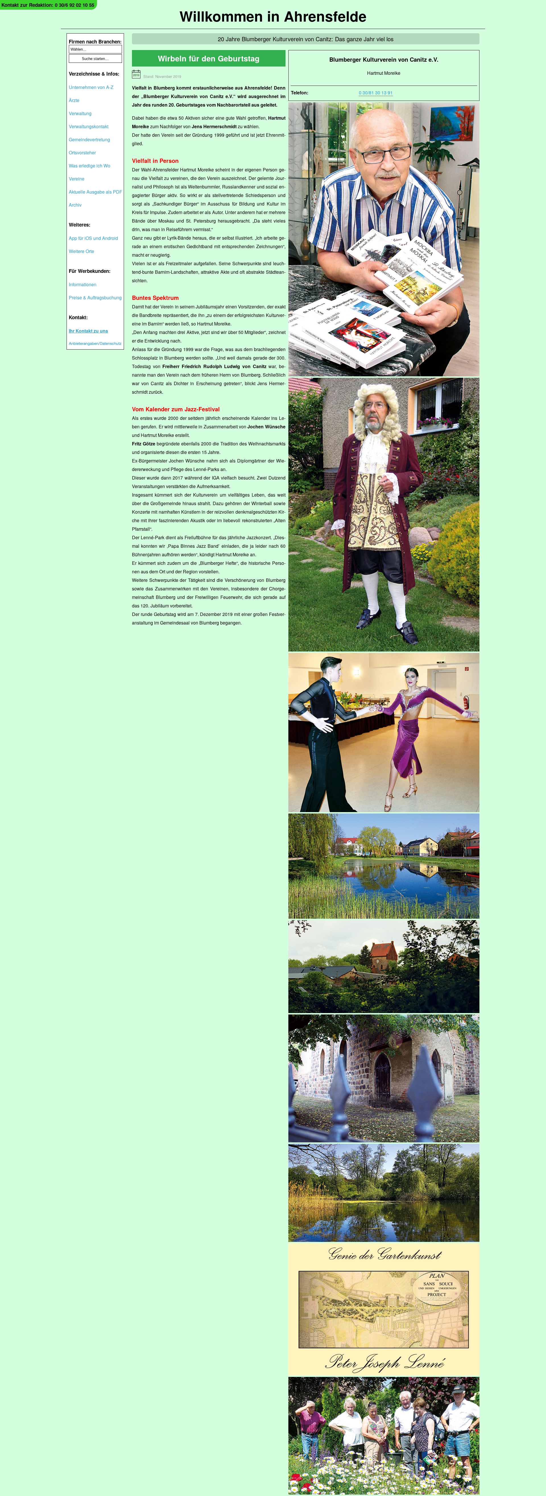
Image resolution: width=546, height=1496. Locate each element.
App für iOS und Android (93, 238)
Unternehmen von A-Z (91, 87)
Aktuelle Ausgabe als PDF (95, 191)
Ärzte (74, 100)
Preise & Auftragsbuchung (95, 297)
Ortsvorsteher (82, 152)
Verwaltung (80, 113)
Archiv (75, 205)
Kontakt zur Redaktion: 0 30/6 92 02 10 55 (47, 4)
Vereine (76, 178)
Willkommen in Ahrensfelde (273, 16)
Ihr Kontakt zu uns (88, 330)
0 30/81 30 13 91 (376, 92)
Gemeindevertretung (89, 139)
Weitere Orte (81, 251)
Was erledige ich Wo (89, 165)
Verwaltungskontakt (88, 126)
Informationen (82, 284)
